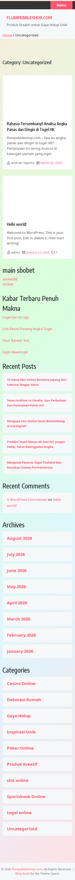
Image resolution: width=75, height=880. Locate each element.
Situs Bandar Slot (15, 340)
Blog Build (22, 873)
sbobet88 (9, 279)
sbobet (8, 284)
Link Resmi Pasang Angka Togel (27, 329)
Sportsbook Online (26, 796)
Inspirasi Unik (21, 732)
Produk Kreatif (22, 764)
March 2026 (18, 619)
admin (15, 252)
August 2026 (19, 538)
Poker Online (20, 748)
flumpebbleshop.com (29, 17)
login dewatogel (15, 352)
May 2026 (16, 586)
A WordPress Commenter (27, 499)
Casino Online (21, 683)
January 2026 (20, 651)
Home (7, 35)
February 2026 (21, 635)
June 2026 (16, 570)
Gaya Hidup (19, 716)
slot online (18, 780)
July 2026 (16, 554)
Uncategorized (22, 829)
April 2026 (17, 603)
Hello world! (17, 224)
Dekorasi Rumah (24, 699)
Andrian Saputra (22, 163)
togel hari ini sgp (15, 317)
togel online (19, 812)
